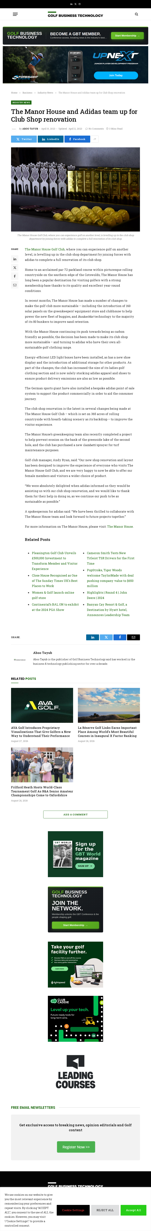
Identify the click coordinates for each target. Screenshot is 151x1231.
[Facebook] (14, 276)
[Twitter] (14, 267)
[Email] (14, 284)
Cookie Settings (73, 1210)
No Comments (96, 128)
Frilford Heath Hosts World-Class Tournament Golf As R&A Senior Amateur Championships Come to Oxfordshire (42, 791)
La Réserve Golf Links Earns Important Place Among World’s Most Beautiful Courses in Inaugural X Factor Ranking (107, 732)
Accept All (133, 1210)
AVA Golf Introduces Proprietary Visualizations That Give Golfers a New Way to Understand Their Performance (41, 732)
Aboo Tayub (30, 128)
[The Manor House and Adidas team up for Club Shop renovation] (75, 189)
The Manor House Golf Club (45, 249)
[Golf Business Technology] (75, 14)
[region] (75, 1209)
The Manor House (120, 526)
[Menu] (15, 14)
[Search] (136, 14)
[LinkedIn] (14, 259)
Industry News (21, 102)
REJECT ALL (105, 1210)
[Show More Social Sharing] (95, 139)
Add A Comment (75, 814)
